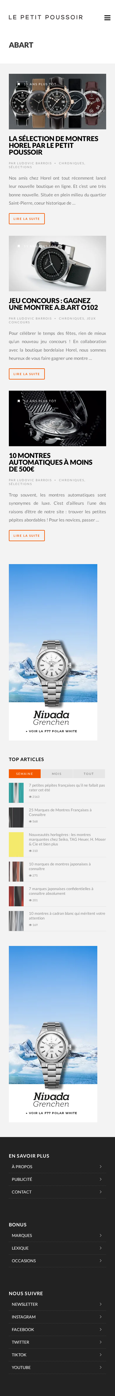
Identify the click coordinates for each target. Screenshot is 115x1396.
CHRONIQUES (71, 163)
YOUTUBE (21, 1367)
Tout (89, 773)
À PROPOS (22, 1166)
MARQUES (22, 1235)
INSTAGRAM (24, 1316)
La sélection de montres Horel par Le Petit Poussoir (53, 145)
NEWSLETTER (25, 1304)
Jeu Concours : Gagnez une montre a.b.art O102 (53, 303)
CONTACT (22, 1191)
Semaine (24, 773)
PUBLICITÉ (22, 1179)
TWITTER (20, 1342)
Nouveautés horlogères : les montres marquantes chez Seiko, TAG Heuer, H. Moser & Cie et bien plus (67, 839)
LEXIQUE (20, 1247)
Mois (57, 773)
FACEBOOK (23, 1329)
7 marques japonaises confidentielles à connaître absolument (61, 891)
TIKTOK (19, 1354)
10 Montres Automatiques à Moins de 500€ (50, 462)
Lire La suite (27, 218)
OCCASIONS (24, 1260)
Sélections (20, 167)
